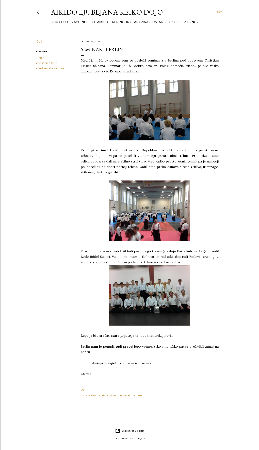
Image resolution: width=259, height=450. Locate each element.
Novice (198, 22)
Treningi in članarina (129, 22)
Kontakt (158, 22)
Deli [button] (39, 42)
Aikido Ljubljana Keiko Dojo (107, 12)
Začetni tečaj (83, 22)
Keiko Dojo (60, 22)
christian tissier (46, 63)
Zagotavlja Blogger (133, 430)
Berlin (40, 58)
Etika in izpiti (178, 22)
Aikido (102, 22)
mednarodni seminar (51, 68)
